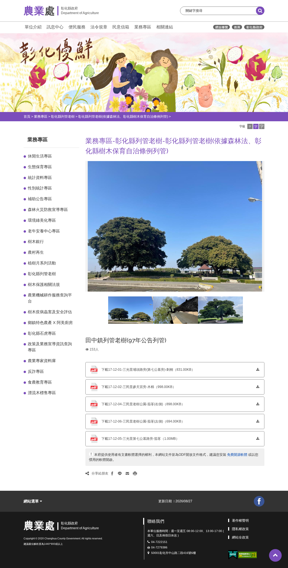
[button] (250, 126)
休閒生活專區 (40, 156)
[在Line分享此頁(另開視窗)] (120, 473)
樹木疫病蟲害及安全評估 (50, 312)
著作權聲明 (240, 520)
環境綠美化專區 (42, 220)
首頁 (27, 116)
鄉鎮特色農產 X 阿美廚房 (50, 322)
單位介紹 (33, 27)
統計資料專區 (40, 177)
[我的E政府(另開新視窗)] (232, 555)
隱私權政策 (240, 529)
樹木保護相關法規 (44, 284)
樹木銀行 (36, 241)
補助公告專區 (40, 199)
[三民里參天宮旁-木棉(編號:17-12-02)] (175, 310)
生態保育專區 (40, 167)
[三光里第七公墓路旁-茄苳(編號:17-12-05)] (220, 310)
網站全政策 (240, 537)
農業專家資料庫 (42, 361)
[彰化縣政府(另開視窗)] (254, 27)
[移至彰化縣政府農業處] (237, 27)
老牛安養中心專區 (44, 231)
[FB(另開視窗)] (259, 501)
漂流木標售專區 (42, 393)
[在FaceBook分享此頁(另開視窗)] (112, 473)
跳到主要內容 (14, 3)
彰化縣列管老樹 (63, 116)
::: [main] (82, 138)
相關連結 (164, 27)
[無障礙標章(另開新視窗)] (247, 554)
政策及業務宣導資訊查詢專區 (50, 347)
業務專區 (142, 27)
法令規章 (98, 27)
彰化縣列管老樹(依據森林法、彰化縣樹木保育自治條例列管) (123, 116)
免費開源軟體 (237, 454)
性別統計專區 (40, 188)
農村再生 (36, 252)
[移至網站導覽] (221, 27)
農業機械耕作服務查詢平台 (50, 298)
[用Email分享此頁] (127, 473)
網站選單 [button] (32, 501)
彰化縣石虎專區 (42, 333)
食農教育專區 (40, 382)
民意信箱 (120, 27)
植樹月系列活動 (42, 263)
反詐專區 (36, 371)
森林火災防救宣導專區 (48, 209)
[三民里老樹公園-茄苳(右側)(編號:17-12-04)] (130, 310)
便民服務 (77, 27)
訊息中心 (55, 27)
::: (21, 26)
